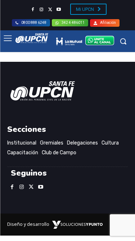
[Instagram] (41, 9)
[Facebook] (32, 9)
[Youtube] (58, 9)
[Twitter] (50, 9)
